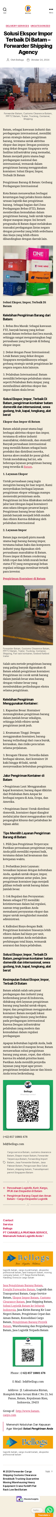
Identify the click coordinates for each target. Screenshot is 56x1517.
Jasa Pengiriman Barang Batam (23, 1285)
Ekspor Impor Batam (26, 1297)
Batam (28, 467)
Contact (8, 1220)
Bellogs (20, 59)
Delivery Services (17, 26)
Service (8, 1224)
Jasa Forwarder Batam (27, 1162)
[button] (49, 1510)
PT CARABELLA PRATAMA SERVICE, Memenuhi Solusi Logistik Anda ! (25, 1234)
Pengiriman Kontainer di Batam (24, 578)
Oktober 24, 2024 (40, 59)
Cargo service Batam (18, 1152)
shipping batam (23, 1169)
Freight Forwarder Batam (19, 1289)
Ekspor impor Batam (25, 1155)
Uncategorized (40, 26)
